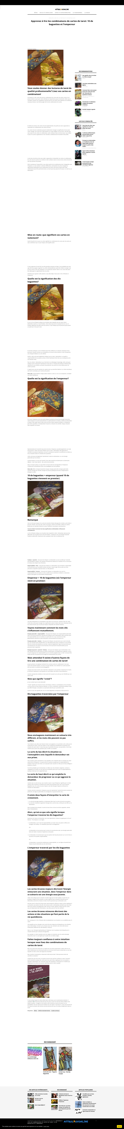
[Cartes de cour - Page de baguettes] (50, 1059)
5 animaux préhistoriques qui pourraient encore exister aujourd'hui (88, 134)
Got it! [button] (119, 1126)
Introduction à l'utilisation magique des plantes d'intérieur (88, 103)
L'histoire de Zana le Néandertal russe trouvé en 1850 (65, 1095)
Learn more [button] (46, 1126)
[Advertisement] (50, 37)
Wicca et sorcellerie (46, 12)
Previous (25, 1053)
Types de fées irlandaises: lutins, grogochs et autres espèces (88, 152)
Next (74, 1053)
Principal (51, 18)
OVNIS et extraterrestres (63, 12)
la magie (87, 12)
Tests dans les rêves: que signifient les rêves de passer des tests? (88, 127)
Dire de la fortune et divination (63, 18)
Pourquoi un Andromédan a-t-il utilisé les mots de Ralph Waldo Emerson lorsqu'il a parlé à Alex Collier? (88, 143)
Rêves (36, 12)
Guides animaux (55, 1010)
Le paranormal (77, 12)
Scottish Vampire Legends (88, 109)
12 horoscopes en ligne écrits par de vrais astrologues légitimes (88, 163)
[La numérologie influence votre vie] (35, 1051)
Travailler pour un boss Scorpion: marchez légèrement (88, 1095)
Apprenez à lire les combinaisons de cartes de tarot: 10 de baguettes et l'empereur (45, 1122)
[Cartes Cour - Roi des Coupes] (66, 1059)
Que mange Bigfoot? (40, 1105)
